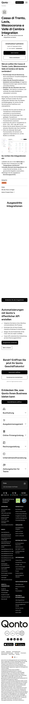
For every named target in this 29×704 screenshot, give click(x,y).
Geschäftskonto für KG (7, 555)
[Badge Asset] (8, 639)
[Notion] (14, 257)
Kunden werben (19, 573)
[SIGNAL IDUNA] (14, 247)
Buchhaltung (18, 509)
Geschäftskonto (5, 532)
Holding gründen (5, 515)
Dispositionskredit (5, 597)
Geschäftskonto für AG (7, 553)
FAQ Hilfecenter (19, 584)
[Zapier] (14, 215)
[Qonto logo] (5, 2)
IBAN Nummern (19, 547)
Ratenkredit (4, 599)
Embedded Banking (20, 520)
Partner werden (19, 608)
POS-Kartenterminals (6, 579)
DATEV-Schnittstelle (20, 511)
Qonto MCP (18, 612)
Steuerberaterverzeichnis (22, 602)
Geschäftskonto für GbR (7, 551)
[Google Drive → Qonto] (14, 236)
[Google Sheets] (14, 225)
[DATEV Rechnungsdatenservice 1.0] (14, 290)
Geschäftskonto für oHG (7, 557)
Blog (16, 588)
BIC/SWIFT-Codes (20, 549)
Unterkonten (4, 571)
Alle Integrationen (19, 600)
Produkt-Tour (18, 564)
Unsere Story (18, 560)
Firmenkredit (4, 592)
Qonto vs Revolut (19, 535)
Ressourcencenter (20, 586)
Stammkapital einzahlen (7, 524)
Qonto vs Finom (19, 533)
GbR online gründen (6, 513)
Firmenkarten (4, 575)
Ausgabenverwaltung (20, 515)
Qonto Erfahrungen (20, 566)
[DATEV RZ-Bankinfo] (14, 267)
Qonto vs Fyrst (19, 531)
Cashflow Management (21, 518)
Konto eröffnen (19, 2)
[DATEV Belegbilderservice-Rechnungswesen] (14, 278)
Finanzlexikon (18, 591)
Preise (5, 483)
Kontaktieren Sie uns (20, 562)
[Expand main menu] (26, 2)
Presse (17, 571)
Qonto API (18, 610)
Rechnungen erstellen (6, 573)
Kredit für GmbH (5, 594)
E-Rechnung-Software (21, 513)
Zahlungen (3, 577)
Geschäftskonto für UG (7, 549)
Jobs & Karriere (19, 569)
